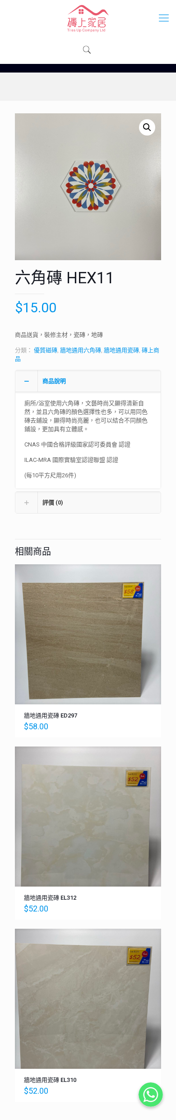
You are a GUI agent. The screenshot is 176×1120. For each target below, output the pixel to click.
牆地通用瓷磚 (121, 350)
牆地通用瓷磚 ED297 (50, 715)
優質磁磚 (45, 350)
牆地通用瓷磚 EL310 (50, 1079)
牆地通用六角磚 (80, 350)
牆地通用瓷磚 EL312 (50, 897)
